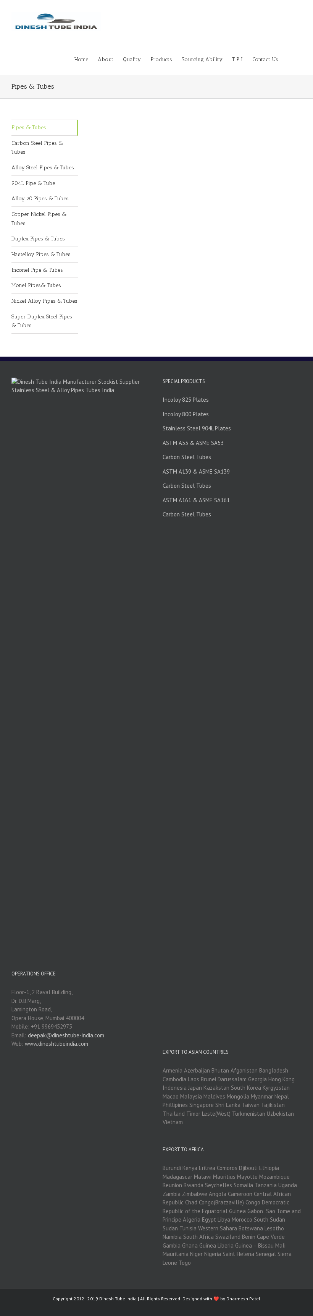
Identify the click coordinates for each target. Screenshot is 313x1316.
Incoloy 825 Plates (186, 399)
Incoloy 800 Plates (186, 414)
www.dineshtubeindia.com (56, 1043)
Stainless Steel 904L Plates (197, 428)
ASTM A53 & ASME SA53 (193, 442)
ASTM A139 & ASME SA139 (196, 471)
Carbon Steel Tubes (187, 457)
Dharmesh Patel (243, 1298)
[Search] (290, 59)
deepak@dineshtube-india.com (66, 1035)
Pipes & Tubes (28, 127)
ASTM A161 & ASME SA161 (196, 500)
